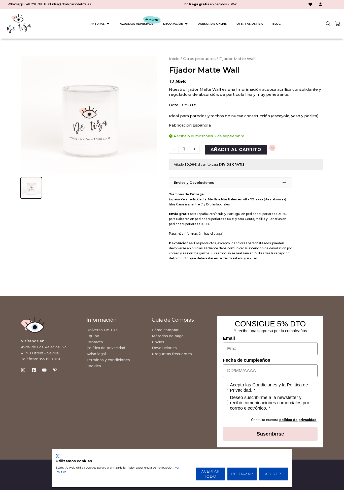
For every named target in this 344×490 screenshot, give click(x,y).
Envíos (158, 342)
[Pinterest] (55, 370)
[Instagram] (23, 370)
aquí (219, 233)
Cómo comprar (165, 330)
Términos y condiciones (108, 360)
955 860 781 (49, 359)
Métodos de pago (168, 336)
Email (229, 338)
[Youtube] (44, 370)
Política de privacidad (105, 348)
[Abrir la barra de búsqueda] (328, 23)
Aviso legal (96, 354)
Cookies (93, 366)
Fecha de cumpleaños (246, 360)
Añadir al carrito (236, 149)
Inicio (174, 58)
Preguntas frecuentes (172, 354)
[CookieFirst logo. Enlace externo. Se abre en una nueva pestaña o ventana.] (57, 456)
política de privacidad (298, 420)
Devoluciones (164, 348)
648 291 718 (33, 4)
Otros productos (199, 58)
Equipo (92, 336)
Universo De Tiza (102, 330)
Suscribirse (270, 434)
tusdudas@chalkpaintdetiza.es (67, 4)
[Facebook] (33, 370)
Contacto (94, 342)
